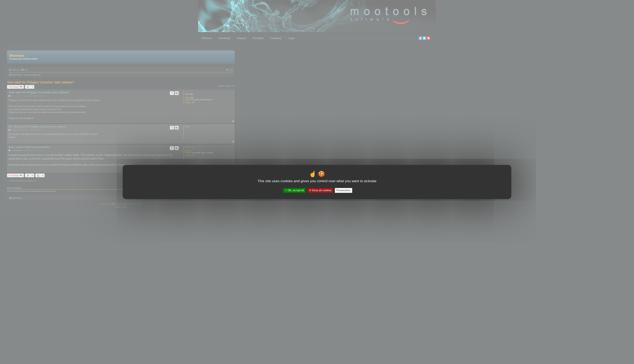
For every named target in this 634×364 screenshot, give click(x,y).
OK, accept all (295, 190)
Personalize (343, 190)
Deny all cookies (321, 190)
